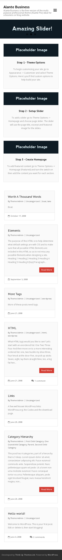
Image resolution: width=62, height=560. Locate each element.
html (44, 332)
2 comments (39, 537)
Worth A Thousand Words (24, 197)
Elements (14, 230)
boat (44, 201)
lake (49, 201)
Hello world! (16, 513)
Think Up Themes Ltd (25, 554)
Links (11, 396)
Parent (31, 444)
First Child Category (35, 441)
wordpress (46, 298)
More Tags (15, 294)
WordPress (53, 554)
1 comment (40, 380)
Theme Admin (17, 201)
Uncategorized (33, 201)
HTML (12, 328)
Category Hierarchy (20, 437)
